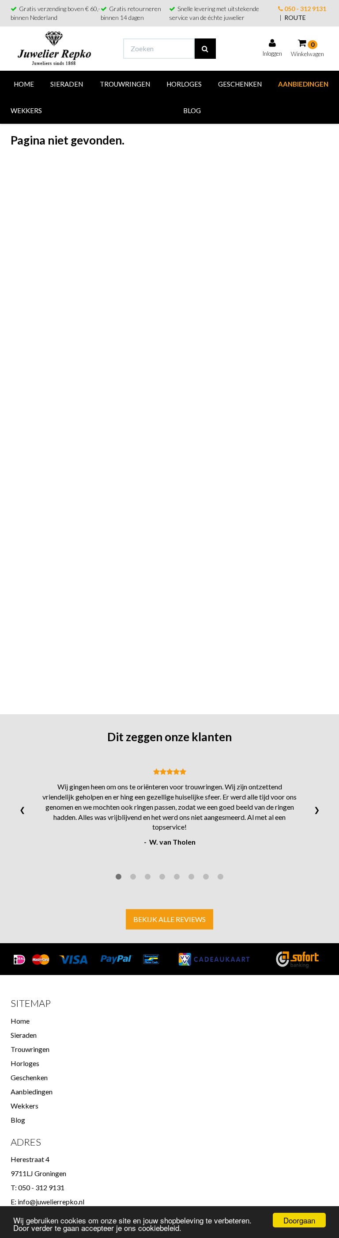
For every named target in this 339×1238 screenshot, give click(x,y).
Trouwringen (125, 84)
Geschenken (240, 84)
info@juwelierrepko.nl (51, 1201)
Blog (192, 110)
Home (24, 84)
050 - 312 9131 (304, 8)
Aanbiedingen (303, 84)
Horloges (184, 84)
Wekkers (26, 110)
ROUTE (295, 17)
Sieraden (66, 84)
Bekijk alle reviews (169, 919)
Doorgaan (299, 1220)
